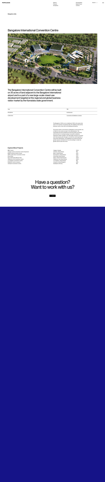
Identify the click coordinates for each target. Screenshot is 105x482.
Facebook (78, 240)
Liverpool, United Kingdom (59, 162)
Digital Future (79, 4)
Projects (55, 4)
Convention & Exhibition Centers (74, 115)
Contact (55, 243)
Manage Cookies (80, 476)
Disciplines (55, 5)
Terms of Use (33, 476)
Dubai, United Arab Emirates (59, 157)
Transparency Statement (59, 476)
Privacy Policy (11, 476)
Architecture (69, 112)
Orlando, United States (58, 151)
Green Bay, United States (59, 156)
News (54, 241)
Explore (55, 2)
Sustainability (79, 2)
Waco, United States (58, 153)
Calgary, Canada (57, 150)
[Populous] (6, 2)
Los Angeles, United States (59, 160)
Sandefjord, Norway (57, 163)
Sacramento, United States (59, 154)
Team (31, 240)
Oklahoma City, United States (60, 159)
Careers (78, 5)
